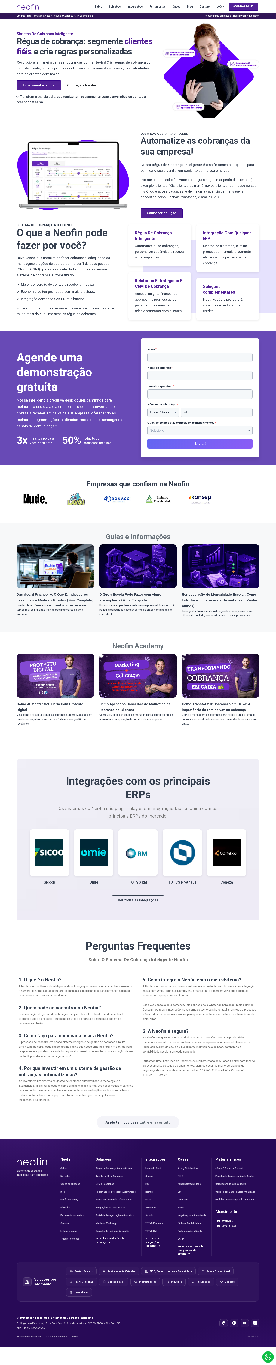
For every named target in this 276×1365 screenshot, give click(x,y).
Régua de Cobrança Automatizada (114, 1168)
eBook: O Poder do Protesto (229, 1168)
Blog (190, 6)
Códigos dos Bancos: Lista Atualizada (235, 1192)
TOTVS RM (151, 1231)
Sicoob (149, 1215)
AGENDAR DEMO (243, 6)
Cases (176, 6)
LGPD (75, 1336)
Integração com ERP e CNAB (110, 1207)
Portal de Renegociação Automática (115, 1215)
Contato (205, 6)
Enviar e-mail (229, 1226)
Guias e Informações (138, 537)
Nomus (149, 1192)
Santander (150, 1207)
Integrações (135, 6)
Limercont (183, 1199)
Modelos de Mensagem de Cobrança (234, 1199)
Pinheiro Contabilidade (189, 1223)
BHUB (180, 1176)
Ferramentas (157, 6)
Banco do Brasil (153, 1168)
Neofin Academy (138, 646)
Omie (148, 1199)
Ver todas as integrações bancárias (152, 1242)
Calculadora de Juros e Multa (230, 1184)
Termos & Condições (56, 1336)
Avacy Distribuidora (188, 1168)
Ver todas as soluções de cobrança (110, 1240)
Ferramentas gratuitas (72, 1215)
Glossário (65, 1207)
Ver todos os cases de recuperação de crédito (190, 1250)
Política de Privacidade (29, 1336)
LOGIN (220, 6)
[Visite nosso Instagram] (234, 1323)
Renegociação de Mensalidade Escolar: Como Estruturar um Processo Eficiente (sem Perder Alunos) (220, 600)
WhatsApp (227, 1221)
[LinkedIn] (255, 1323)
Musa (181, 1207)
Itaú (147, 1184)
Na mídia (65, 1176)
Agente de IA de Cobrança (109, 1176)
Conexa (149, 1176)
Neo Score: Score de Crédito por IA (114, 1199)
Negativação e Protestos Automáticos (116, 1192)
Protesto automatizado (190, 1231)
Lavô (180, 1192)
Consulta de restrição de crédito (112, 1231)
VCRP (181, 1238)
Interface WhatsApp (106, 1223)
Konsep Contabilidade (189, 1184)
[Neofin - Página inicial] (32, 1161)
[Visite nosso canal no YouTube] (245, 1323)
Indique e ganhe (68, 1231)
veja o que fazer (250, 15)
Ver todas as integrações (138, 900)
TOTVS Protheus (154, 1223)
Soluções (115, 6)
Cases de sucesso (70, 1184)
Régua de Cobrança (63, 15)
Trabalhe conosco (69, 1238)
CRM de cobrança (83, 15)
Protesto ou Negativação (39, 15)
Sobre (98, 6)
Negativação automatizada (192, 1215)
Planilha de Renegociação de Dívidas (234, 1176)
